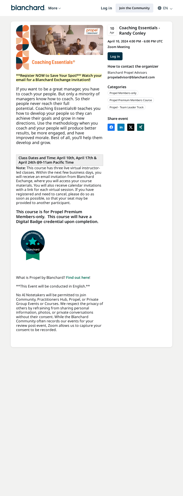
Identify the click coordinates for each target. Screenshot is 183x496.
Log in (106, 8)
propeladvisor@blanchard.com (131, 77)
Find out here (77, 277)
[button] (163, 8)
